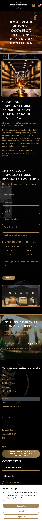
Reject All (21, 516)
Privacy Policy (7, 430)
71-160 (30, 254)
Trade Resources (8, 422)
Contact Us (6, 418)
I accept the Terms (14, 482)
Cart (3, 410)
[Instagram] (6, 447)
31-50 (29, 250)
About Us (5, 375)
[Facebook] (3, 447)
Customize (21, 511)
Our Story (6, 379)
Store (4, 402)
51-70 (8, 254)
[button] (2, 4)
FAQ (3, 438)
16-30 (9, 250)
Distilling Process (9, 383)
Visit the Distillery (9, 391)
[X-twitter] (10, 447)
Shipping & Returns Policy (12, 406)
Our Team (6, 387)
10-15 (29, 246)
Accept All (21, 506)
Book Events (7, 398)
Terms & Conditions (9, 426)
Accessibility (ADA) (9, 434)
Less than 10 (12, 246)
